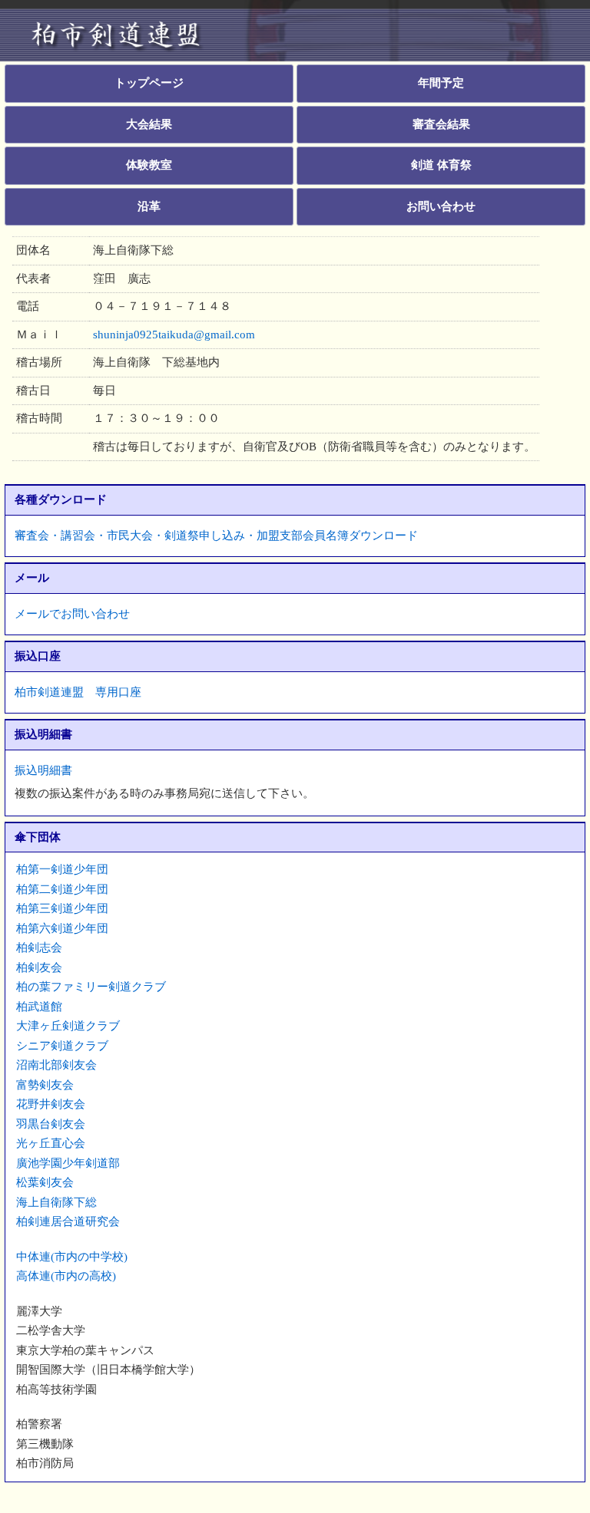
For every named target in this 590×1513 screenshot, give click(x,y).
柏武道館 (39, 1006)
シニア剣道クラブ (62, 1046)
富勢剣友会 (45, 1085)
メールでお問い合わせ (72, 614)
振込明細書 (43, 770)
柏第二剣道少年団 (62, 889)
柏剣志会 (39, 947)
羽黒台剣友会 (50, 1124)
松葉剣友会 (45, 1182)
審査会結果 (441, 124)
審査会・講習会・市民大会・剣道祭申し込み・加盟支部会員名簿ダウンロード (216, 535)
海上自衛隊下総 (56, 1202)
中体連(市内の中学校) (72, 1257)
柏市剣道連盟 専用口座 (78, 692)
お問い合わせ (441, 206)
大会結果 (149, 124)
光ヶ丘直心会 (50, 1143)
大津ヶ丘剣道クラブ (68, 1026)
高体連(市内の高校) (66, 1276)
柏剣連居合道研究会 (68, 1221)
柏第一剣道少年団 (62, 869)
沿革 (149, 206)
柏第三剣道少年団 (62, 908)
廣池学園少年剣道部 (68, 1163)
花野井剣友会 (50, 1104)
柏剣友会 (39, 967)
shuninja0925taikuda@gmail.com (174, 334)
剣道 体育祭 (441, 165)
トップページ (149, 83)
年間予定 (441, 83)
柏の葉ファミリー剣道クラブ (91, 987)
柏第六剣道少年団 (62, 928)
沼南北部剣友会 (56, 1065)
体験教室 (149, 165)
